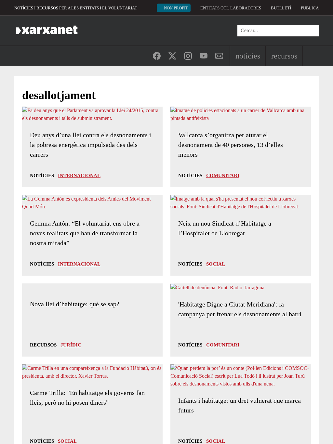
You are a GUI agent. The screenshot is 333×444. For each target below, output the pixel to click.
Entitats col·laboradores (230, 8)
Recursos (284, 56)
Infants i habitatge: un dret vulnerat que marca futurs (239, 405)
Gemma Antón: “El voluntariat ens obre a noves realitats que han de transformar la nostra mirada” (85, 233)
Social (215, 264)
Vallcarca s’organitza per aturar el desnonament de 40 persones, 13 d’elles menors (230, 144)
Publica (310, 8)
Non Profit (176, 8)
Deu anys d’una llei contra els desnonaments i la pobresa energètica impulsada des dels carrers (90, 144)
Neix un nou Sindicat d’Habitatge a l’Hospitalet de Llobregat (224, 228)
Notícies (247, 56)
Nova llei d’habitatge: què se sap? (74, 303)
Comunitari (222, 175)
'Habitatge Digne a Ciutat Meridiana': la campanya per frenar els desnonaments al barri (239, 309)
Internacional (79, 175)
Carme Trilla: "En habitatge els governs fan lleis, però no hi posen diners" (87, 397)
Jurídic (70, 344)
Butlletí (281, 8)
